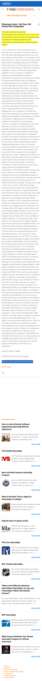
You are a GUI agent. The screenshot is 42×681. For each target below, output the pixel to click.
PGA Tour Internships (11, 542)
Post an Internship (10, 670)
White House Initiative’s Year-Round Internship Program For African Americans (17, 639)
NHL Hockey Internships (12, 564)
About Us (7, 668)
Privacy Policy (9, 677)
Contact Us (8, 673)
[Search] (39, 10)
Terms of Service (10, 675)
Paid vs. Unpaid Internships (14, 671)
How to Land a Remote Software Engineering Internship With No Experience (16, 426)
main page (30, 35)
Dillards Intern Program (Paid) (15, 521)
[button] (39, 24)
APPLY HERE (6, 367)
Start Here (6, 4)
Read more (35, 444)
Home (6, 666)
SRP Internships (9, 615)
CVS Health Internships (12, 451)
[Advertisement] (21, 396)
